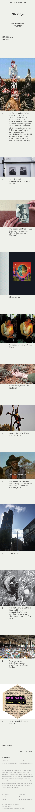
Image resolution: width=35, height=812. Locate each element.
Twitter (21, 797)
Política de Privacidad (12, 763)
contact (4, 800)
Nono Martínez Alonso (17, 808)
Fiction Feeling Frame (17, 2)
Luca (10, 806)
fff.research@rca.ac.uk (25, 800)
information (5, 794)
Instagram (22, 794)
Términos (23, 763)
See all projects (7, 745)
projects (4, 797)
